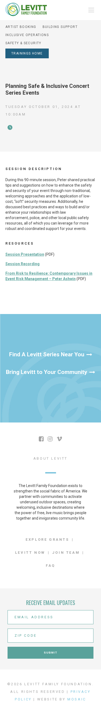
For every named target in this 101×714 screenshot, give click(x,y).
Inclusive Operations (27, 35)
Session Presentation (24, 254)
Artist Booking (20, 27)
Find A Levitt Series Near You (46, 354)
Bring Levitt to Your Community (46, 372)
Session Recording (22, 264)
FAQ (50, 565)
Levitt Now (30, 552)
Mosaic (76, 699)
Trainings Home (27, 53)
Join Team (66, 552)
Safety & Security (23, 43)
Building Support (60, 27)
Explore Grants (47, 539)
